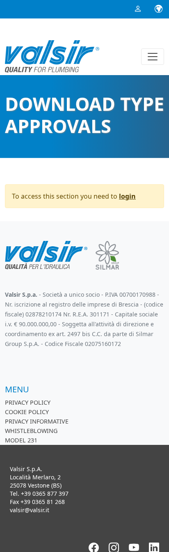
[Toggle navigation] (152, 56)
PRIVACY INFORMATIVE (37, 421)
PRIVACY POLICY (27, 402)
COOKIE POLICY (27, 412)
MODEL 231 (21, 440)
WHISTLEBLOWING (31, 431)
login (127, 196)
